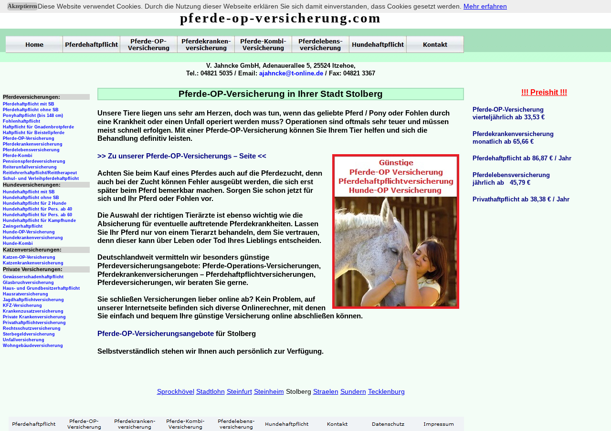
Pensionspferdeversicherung (34, 161)
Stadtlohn (210, 391)
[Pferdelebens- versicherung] (236, 424)
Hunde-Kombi (18, 243)
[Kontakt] (337, 424)
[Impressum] (438, 424)
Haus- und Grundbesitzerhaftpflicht (41, 288)
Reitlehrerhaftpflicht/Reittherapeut (40, 172)
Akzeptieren (22, 6)
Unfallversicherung (23, 339)
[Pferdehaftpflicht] (34, 424)
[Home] (34, 44)
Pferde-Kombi (17, 155)
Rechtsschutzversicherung (32, 328)
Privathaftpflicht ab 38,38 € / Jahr (521, 199)
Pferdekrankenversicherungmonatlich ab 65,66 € (513, 137)
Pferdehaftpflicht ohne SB (31, 109)
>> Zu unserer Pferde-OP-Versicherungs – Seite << (181, 156)
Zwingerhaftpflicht (22, 226)
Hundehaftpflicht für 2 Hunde (34, 203)
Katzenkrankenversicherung (33, 263)
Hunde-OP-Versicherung (29, 232)
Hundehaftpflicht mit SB (29, 191)
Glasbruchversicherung (28, 282)
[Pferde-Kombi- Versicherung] (185, 424)
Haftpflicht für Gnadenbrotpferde (38, 127)
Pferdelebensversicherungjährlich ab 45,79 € (511, 178)
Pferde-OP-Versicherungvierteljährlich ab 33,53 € (509, 113)
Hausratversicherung (25, 294)
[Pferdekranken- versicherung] (135, 424)
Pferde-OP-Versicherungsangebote (155, 333)
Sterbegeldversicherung (29, 334)
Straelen (325, 391)
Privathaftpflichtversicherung (34, 322)
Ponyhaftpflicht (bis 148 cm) (33, 115)
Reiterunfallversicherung (30, 167)
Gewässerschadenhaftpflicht (33, 276)
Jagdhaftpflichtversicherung (33, 299)
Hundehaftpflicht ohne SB (31, 197)
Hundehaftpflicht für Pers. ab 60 (37, 214)
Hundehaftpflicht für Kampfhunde (39, 220)
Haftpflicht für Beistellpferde (33, 132)
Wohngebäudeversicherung (33, 345)
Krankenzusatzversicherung (33, 311)
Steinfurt (239, 391)
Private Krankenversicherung (34, 317)
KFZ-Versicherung (22, 305)
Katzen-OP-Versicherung (29, 257)
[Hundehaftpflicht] (287, 424)
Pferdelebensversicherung (31, 149)
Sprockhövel (175, 391)
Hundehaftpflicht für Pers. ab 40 (37, 209)
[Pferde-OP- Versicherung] (84, 424)
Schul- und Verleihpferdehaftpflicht (41, 178)
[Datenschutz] (388, 424)
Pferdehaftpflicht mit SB (28, 104)
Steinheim (269, 391)
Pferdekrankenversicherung (33, 144)
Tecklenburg (386, 391)
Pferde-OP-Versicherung (28, 138)
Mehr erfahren (485, 6)
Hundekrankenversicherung (33, 237)
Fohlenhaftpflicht (21, 121)
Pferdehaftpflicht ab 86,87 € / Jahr (522, 158)
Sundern (353, 391)
